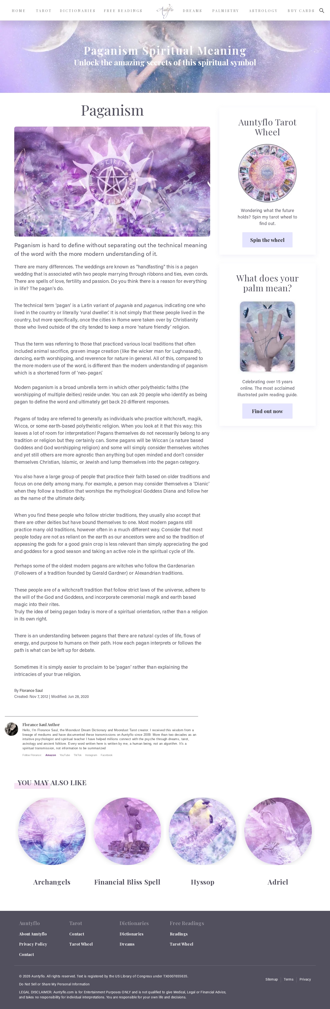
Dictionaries (132, 933)
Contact (26, 954)
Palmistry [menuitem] (225, 10)
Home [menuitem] (19, 10)
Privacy (305, 980)
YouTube (65, 755)
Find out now (267, 411)
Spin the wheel (267, 239)
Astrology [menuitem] (263, 10)
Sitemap (271, 980)
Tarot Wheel (81, 944)
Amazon (50, 755)
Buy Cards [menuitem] (301, 10)
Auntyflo (38, 976)
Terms (289, 980)
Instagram (91, 755)
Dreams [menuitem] (192, 10)
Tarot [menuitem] (44, 10)
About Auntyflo (33, 933)
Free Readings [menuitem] (123, 10)
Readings (179, 933)
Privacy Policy (33, 944)
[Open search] (322, 10)
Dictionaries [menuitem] (78, 10)
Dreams (127, 944)
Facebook (107, 755)
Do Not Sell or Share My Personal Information (54, 984)
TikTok (78, 755)
